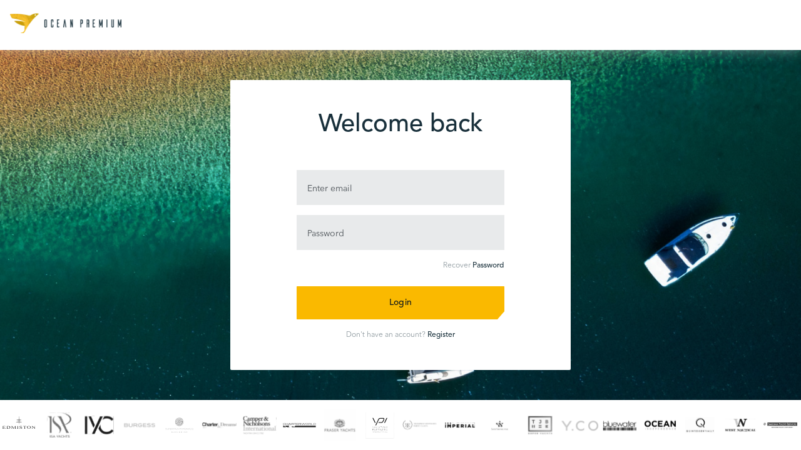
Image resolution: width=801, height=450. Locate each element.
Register (441, 335)
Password (488, 265)
